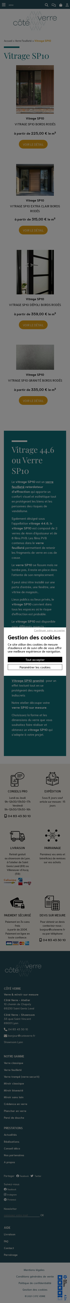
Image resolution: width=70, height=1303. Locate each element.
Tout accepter (35, 659)
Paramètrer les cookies (35, 667)
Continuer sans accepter (49, 630)
